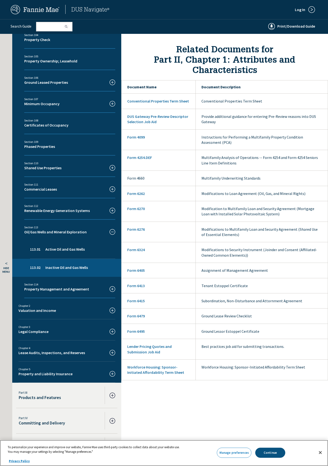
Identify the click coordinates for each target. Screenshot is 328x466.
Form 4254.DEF (139, 157)
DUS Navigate (90, 10)
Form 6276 (136, 229)
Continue (270, 453)
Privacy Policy (19, 461)
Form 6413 (136, 285)
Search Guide (21, 26)
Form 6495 (136, 331)
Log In (300, 9)
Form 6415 (136, 300)
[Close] (320, 452)
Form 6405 (136, 270)
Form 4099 (136, 137)
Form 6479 (136, 316)
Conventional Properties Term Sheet (158, 101)
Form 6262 (136, 193)
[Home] (35, 13)
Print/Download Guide (296, 26)
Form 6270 (136, 208)
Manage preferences (234, 453)
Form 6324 (136, 249)
